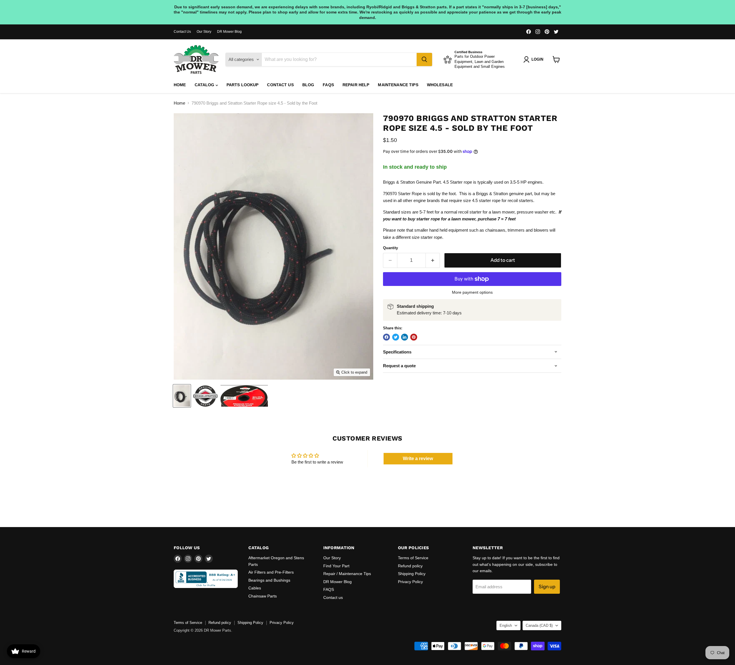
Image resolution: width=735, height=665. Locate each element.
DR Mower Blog (229, 32)
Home (180, 84)
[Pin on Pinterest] (413, 337)
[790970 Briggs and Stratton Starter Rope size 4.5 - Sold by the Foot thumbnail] (182, 396)
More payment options (472, 292)
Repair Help (356, 84)
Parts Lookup (243, 84)
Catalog (205, 84)
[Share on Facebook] (386, 337)
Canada (539, 625)
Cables (254, 588)
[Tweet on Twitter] (395, 337)
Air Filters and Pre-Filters (271, 572)
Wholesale (440, 84)
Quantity (390, 248)
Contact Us (182, 32)
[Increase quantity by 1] (433, 260)
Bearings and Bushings (269, 580)
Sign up (547, 586)
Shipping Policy (411, 573)
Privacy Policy (410, 581)
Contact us (280, 84)
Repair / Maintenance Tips (347, 573)
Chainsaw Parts (262, 596)
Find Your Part (336, 566)
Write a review (418, 458)
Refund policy (410, 566)
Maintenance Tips (398, 84)
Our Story (204, 32)
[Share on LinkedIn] (404, 337)
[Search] (424, 59)
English (506, 625)
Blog (308, 84)
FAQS (328, 84)
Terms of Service (413, 558)
